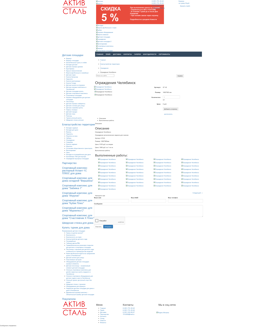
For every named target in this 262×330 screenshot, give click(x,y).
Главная (99, 54)
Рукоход (69, 116)
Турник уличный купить (74, 118)
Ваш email (134, 198)
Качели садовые (71, 144)
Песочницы (70, 101)
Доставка (117, 54)
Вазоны (68, 132)
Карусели (69, 79)
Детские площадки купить (74, 91)
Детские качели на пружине (75, 85)
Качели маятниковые (73, 81)
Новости (103, 320)
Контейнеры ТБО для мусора (76, 156)
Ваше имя (97, 198)
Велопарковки (71, 150)
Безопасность (70, 235)
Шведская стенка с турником (75, 284)
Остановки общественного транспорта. (79, 148)
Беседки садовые (72, 128)
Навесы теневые (71, 110)
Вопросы (103, 322)
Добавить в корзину (170, 109)
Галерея (137, 54)
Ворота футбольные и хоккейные (77, 73)
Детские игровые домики (74, 67)
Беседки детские (71, 64)
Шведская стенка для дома (77, 222)
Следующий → (198, 193)
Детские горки (71, 75)
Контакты (128, 54)
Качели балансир (72, 77)
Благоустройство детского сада (76, 239)
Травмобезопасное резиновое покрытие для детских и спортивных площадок (79, 246)
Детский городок (71, 112)
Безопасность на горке (73, 237)
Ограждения (70, 140)
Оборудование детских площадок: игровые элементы (77, 263)
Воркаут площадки (72, 60)
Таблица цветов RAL (73, 243)
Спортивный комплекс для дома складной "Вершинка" (77, 179)
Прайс (108, 54)
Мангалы (69, 146)
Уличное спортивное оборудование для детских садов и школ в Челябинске (79, 277)
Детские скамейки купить (74, 108)
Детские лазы (70, 114)
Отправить (108, 227)
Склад (102, 318)
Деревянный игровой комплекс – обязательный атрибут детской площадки (80, 293)
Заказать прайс (185, 6)
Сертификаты (164, 54)
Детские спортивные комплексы (77, 93)
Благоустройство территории (78, 124)
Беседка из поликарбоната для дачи (78, 154)
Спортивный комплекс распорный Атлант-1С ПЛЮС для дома (74, 170)
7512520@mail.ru (157, 5)
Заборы (68, 138)
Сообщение (98, 204)
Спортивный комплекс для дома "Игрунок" (77, 194)
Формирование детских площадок (73, 231)
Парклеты (69, 134)
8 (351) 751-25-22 (158, 3)
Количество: (156, 97)
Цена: (159, 104)
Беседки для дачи (72, 130)
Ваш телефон (173, 198)
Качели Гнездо (71, 83)
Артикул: (157, 87)
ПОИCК (180, 76)
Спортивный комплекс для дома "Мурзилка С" (77, 209)
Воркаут (69, 58)
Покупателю (69, 299)
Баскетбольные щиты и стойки (76, 62)
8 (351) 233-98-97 (129, 312)
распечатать (168, 114)
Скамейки (69, 142)
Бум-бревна (70, 69)
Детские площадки (72, 55)
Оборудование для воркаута (75, 286)
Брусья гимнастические (74, 71)
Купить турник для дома (76, 227)
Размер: (158, 92)
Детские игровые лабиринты (75, 103)
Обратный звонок (159, 8)
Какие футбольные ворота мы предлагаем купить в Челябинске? (80, 254)
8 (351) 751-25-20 (158, 1)
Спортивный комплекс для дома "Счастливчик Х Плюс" (78, 216)
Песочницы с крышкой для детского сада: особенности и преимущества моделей (80, 250)
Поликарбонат (71, 241)
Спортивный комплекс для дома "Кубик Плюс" (77, 201)
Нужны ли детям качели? (74, 233)
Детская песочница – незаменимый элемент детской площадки (78, 267)
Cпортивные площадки (74, 95)
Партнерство (69, 163)
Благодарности (149, 54)
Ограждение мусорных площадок (77, 158)
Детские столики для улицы (75, 106)
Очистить (98, 227)
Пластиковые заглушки (73, 260)
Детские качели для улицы (75, 257)
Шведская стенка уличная (75, 120)
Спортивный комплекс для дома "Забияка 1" (77, 187)
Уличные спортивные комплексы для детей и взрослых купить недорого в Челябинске (78, 272)
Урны (68, 152)
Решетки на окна (71, 136)
